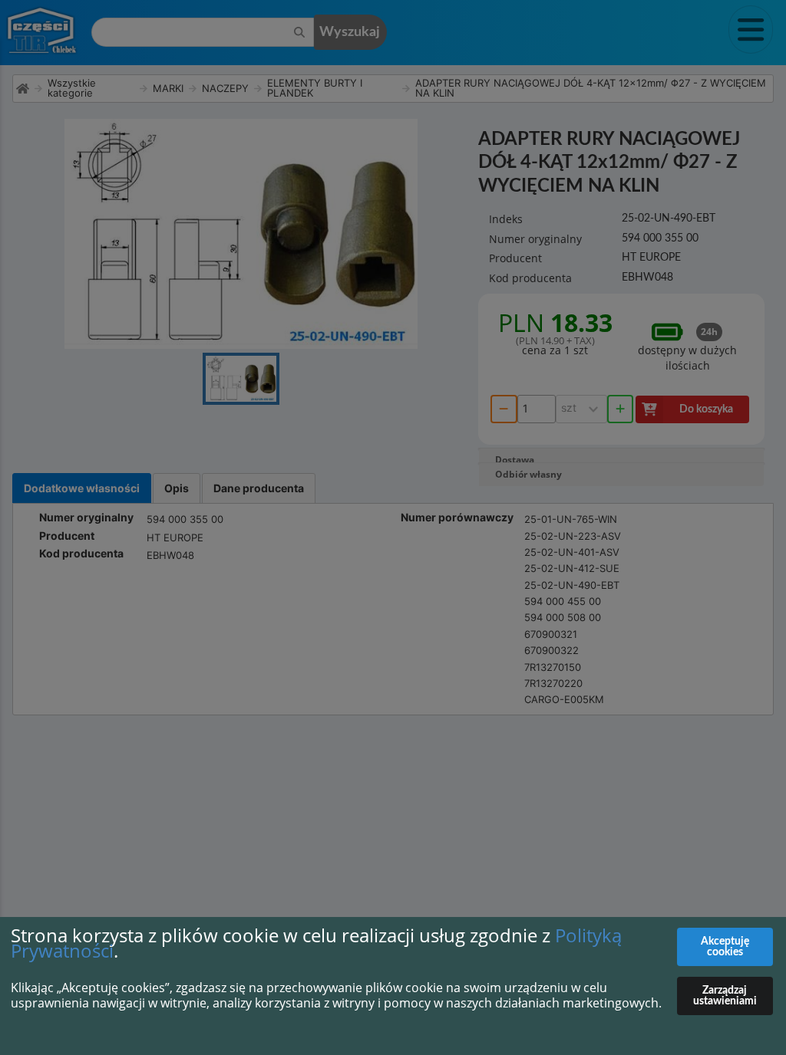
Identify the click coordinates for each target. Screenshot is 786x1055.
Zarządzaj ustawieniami (725, 996)
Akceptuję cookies (725, 947)
